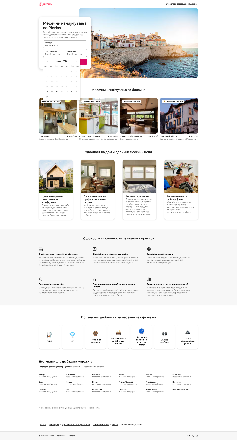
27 (62, 92)
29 (71, 92)
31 (47, 97)
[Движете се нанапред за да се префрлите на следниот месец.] (76, 61)
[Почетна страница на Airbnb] (45, 4)
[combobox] (65, 45)
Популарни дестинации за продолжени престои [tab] (59, 367)
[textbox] (54, 54)
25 (52, 92)
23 (76, 86)
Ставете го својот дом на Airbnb (181, 4)
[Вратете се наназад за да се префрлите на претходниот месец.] (47, 61)
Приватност (61, 436)
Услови (72, 436)
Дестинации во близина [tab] (94, 367)
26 (57, 92)
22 (71, 86)
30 (76, 92)
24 (47, 92)
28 (67, 92)
